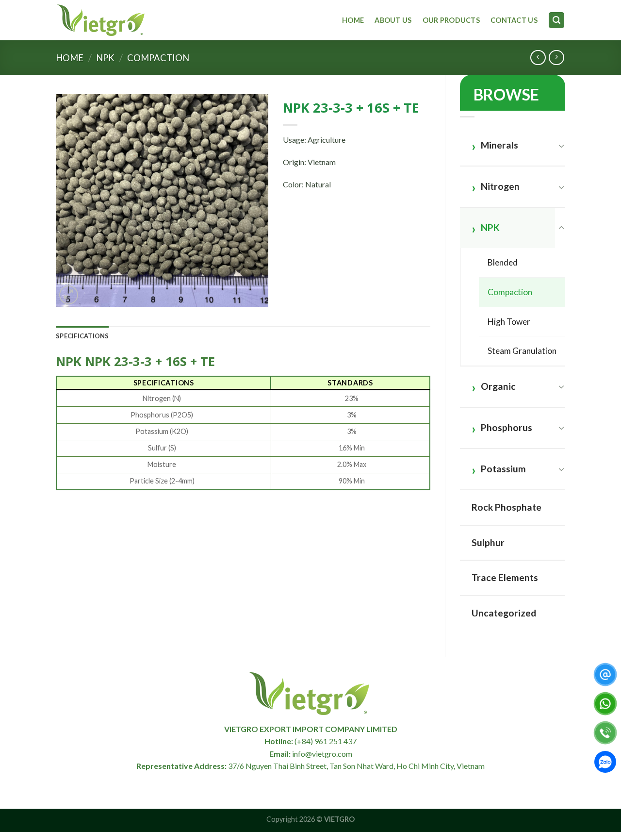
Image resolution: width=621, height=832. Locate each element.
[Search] (556, 20)
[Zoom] (68, 294)
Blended (503, 262)
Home (353, 20)
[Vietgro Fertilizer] (102, 20)
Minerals (499, 144)
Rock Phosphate (506, 507)
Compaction (158, 57)
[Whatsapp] (605, 704)
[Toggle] (561, 145)
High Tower (509, 321)
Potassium (503, 468)
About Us (393, 20)
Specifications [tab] (82, 336)
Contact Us (514, 20)
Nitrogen (500, 186)
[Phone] (605, 733)
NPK (105, 57)
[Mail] (605, 674)
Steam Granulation (522, 351)
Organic (498, 386)
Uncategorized (504, 612)
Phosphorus (506, 427)
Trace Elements (505, 577)
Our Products (451, 20)
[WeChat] (605, 764)
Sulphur (488, 542)
